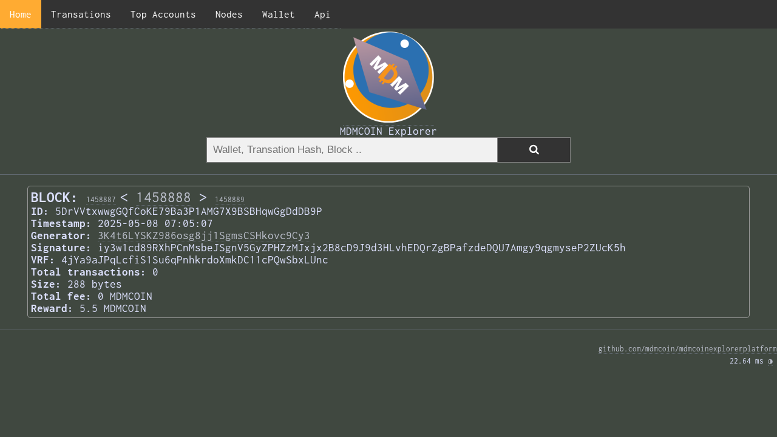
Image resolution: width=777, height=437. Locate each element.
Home (21, 13)
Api (322, 13)
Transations (81, 13)
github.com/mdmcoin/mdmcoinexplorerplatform (688, 349)
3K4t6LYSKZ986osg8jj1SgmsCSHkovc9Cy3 (204, 235)
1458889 (230, 199)
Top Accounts (163, 13)
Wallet (278, 13)
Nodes (229, 13)
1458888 (163, 197)
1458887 (101, 199)
